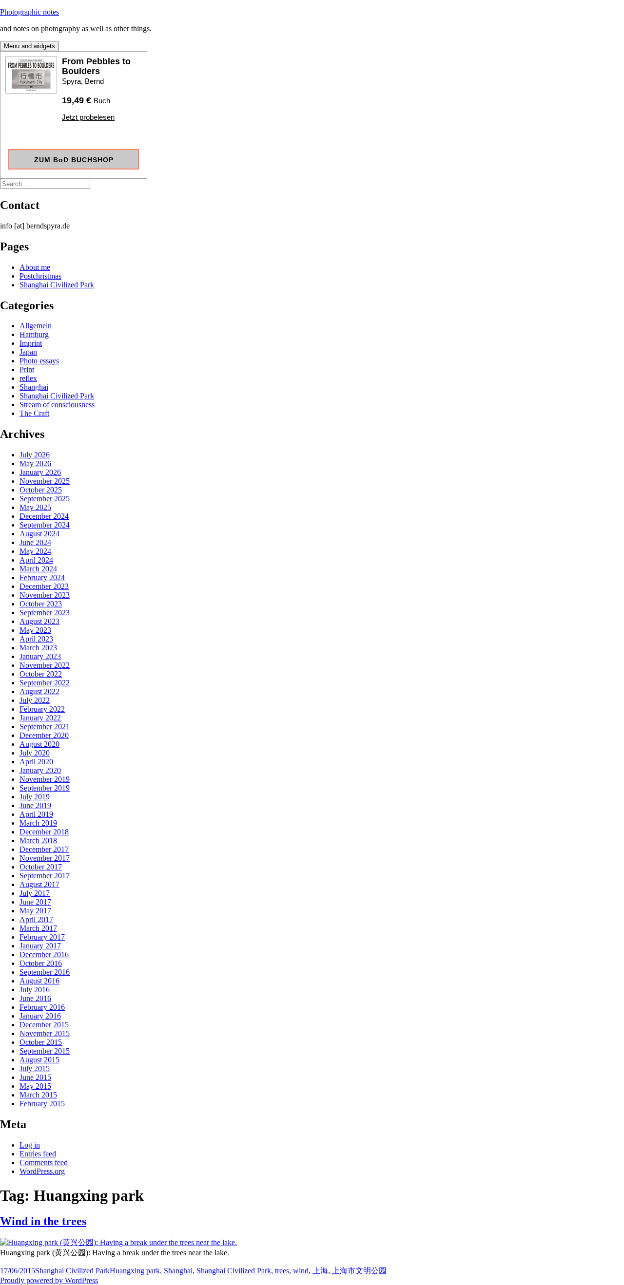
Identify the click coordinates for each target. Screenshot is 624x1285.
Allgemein (36, 325)
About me (35, 267)
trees (282, 1270)
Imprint (31, 343)
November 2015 (45, 1033)
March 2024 (38, 569)
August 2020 (39, 744)
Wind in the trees (43, 1221)
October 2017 (41, 867)
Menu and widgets (29, 46)
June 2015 (35, 1077)
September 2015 (45, 1051)
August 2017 (39, 884)
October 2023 (41, 604)
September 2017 (45, 875)
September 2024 (45, 525)
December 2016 (44, 954)
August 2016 (39, 981)
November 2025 (45, 481)
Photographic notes (29, 12)
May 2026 (35, 463)
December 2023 (44, 586)
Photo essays (39, 361)
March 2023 (38, 647)
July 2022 (35, 700)
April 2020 (36, 761)
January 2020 (40, 770)
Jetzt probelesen (88, 117)
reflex (28, 378)
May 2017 (35, 911)
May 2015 (35, 1086)
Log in (30, 1145)
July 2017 (35, 893)
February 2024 (42, 577)
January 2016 (40, 1016)
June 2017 (35, 902)
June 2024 (35, 542)
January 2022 (40, 718)
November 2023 (45, 595)
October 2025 (41, 490)
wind (301, 1270)
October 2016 (41, 963)
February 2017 (42, 937)
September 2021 (45, 726)
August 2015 (39, 1060)
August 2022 (39, 691)
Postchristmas (40, 276)
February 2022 (42, 709)
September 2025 (45, 498)
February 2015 (42, 1103)
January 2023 (40, 656)
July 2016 (35, 989)
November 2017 (45, 858)
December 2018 (44, 832)
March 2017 (38, 928)
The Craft (34, 413)
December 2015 (44, 1024)
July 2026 (35, 455)
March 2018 (38, 840)
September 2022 (45, 683)
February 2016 (42, 1007)
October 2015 (41, 1042)
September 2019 (45, 788)
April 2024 (36, 560)
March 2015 (38, 1095)
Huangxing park (135, 1270)
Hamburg (34, 334)
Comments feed (44, 1162)
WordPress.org (42, 1171)
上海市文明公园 (359, 1270)
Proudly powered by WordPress (49, 1280)
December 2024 (44, 516)
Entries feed (38, 1154)
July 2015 (35, 1068)
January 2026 (40, 472)
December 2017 (44, 849)
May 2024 (35, 551)
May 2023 (35, 630)
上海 (320, 1270)
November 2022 (45, 665)
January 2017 (40, 946)
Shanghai (34, 387)
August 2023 (39, 621)
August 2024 (39, 533)
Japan (28, 352)
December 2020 (44, 735)
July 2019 (35, 797)
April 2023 (36, 639)
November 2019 (45, 779)
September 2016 (45, 972)
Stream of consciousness (57, 404)
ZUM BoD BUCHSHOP (74, 160)
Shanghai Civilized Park (57, 285)
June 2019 (35, 805)
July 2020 (35, 753)
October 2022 (41, 674)
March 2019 (38, 823)
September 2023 (45, 612)
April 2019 (36, 814)
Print (27, 369)
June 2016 (35, 998)
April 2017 (36, 919)
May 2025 (35, 507)
